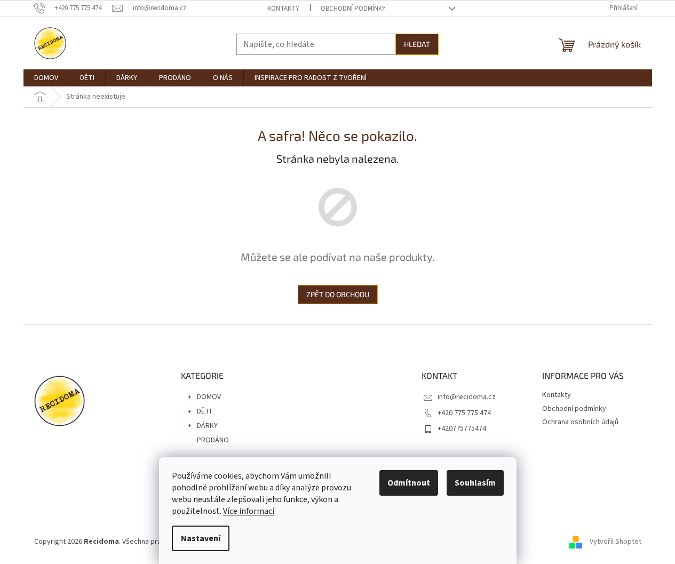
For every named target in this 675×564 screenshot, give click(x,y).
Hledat (417, 44)
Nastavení (200, 538)
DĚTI (204, 411)
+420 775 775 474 (464, 413)
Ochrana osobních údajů (580, 422)
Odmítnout (408, 483)
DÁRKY (207, 425)
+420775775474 (462, 428)
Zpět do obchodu (337, 294)
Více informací (248, 511)
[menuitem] (46, 77)
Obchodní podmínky (353, 8)
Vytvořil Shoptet (615, 541)
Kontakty (283, 8)
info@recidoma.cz (467, 397)
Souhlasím (475, 483)
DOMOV (209, 397)
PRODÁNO (213, 440)
